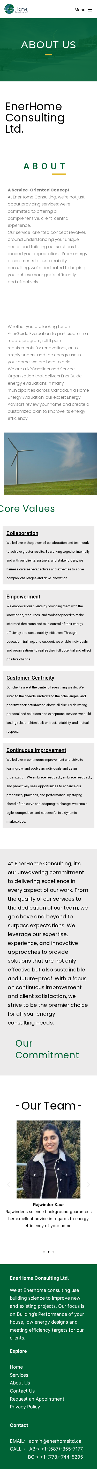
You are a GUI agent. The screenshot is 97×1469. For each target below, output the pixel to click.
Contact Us (22, 1391)
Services (19, 1375)
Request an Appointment (37, 1399)
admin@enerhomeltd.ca (55, 1441)
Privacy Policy (25, 1406)
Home (16, 1367)
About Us (20, 1383)
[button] (44, 1252)
